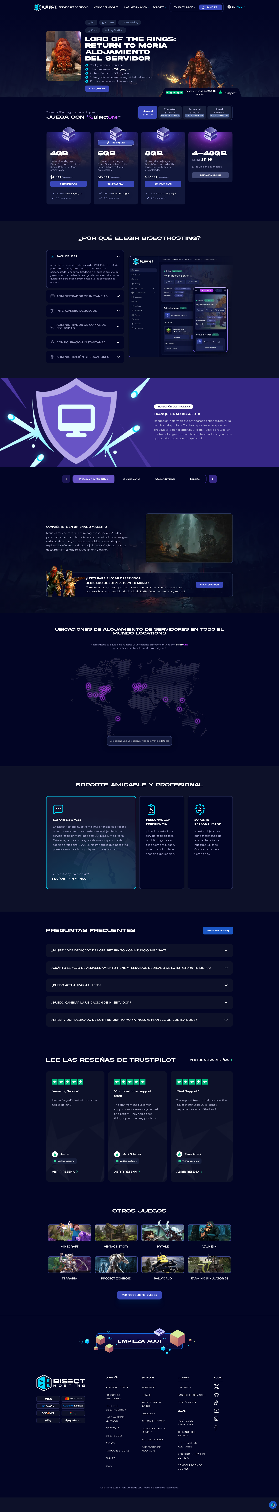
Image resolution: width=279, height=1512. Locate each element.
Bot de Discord (152, 1439)
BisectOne (112, 1428)
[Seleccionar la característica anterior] (66, 479)
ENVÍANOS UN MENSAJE (70, 879)
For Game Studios (118, 1450)
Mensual (148, 113)
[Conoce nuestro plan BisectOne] (104, 117)
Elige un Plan (97, 88)
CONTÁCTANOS (187, 1402)
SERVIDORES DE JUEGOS (73, 7)
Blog (109, 1465)
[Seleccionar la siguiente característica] (213, 479)
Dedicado (148, 1413)
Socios (110, 1443)
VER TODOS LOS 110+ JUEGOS (139, 1295)
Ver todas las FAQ (218, 930)
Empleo (111, 1458)
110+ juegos (122, 69)
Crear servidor (209, 584)
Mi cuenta (184, 1387)
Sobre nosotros (117, 1387)
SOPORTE (158, 7)
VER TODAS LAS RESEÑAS (209, 1060)
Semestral (194, 112)
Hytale (146, 1395)
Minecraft (148, 1387)
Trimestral (170, 112)
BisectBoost (114, 1435)
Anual (219, 112)
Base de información (192, 1395)
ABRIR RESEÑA (63, 1171)
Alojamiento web (153, 1421)
